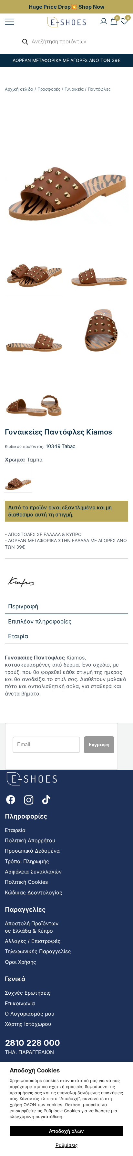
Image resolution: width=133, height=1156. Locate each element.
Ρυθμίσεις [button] (67, 1145)
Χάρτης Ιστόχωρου (28, 1024)
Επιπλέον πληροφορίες (40, 621)
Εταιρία (18, 636)
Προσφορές (48, 89)
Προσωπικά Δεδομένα (32, 850)
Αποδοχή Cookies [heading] (35, 1070)
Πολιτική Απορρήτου (30, 840)
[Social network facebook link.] (10, 799)
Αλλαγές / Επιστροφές (33, 941)
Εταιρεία (15, 830)
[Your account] (103, 21)
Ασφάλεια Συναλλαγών (33, 871)
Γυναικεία (74, 89)
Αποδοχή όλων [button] (66, 1131)
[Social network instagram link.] (28, 799)
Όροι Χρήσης (20, 962)
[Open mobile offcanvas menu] (9, 21)
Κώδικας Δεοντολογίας (33, 892)
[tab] (66, 606)
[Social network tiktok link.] (46, 799)
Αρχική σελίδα (19, 89)
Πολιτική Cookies (26, 882)
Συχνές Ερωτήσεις (28, 993)
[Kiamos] (21, 582)
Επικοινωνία (20, 1003)
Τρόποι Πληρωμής (27, 861)
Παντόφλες (99, 89)
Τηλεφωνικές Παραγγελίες (38, 951)
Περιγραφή (23, 606)
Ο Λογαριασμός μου (29, 1013)
